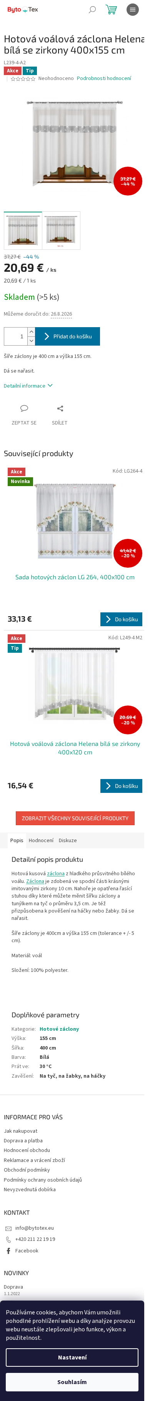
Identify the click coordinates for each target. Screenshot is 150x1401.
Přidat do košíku (72, 336)
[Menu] (132, 9)
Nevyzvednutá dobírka (30, 1190)
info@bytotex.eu (34, 1228)
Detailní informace (24, 386)
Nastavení (72, 1357)
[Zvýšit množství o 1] (31, 332)
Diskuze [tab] (68, 840)
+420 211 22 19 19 (35, 1239)
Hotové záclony (59, 1029)
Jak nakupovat (20, 1131)
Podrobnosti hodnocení (104, 78)
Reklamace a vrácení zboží (34, 1160)
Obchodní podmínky (27, 1170)
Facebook (26, 1251)
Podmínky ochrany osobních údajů (43, 1180)
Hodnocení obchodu (27, 1150)
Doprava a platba (23, 1141)
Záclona (35, 881)
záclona (56, 874)
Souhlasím (72, 1382)
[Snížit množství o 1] (31, 340)
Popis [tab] (16, 840)
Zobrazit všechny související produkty (75, 818)
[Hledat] (92, 9)
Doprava (13, 1287)
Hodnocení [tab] (41, 840)
